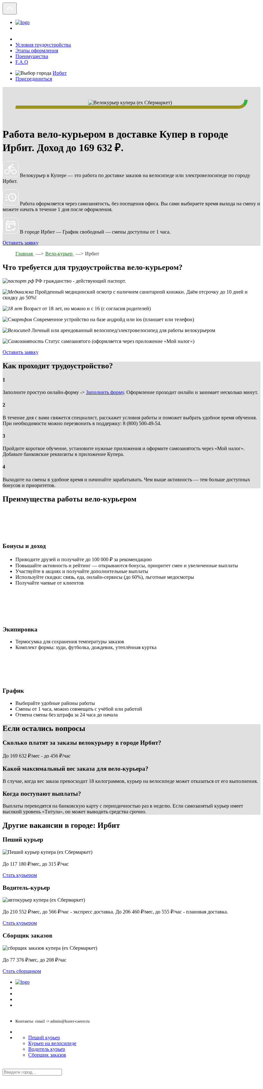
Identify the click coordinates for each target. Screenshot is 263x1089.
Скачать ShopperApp (34, 999)
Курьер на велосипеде (52, 1043)
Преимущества (31, 56)
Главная (24, 253)
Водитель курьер (46, 1049)
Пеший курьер (44, 1037)
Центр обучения (30, 993)
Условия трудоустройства (43, 44)
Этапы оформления (36, 50)
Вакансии (24, 1005)
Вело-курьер (59, 253)
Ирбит (60, 73)
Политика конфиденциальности (43, 988)
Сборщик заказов (47, 1055)
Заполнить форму (105, 392)
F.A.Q (21, 62)
